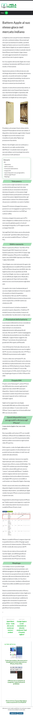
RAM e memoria (8, 166)
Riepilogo (7, 176)
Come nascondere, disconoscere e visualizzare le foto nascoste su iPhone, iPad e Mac (16, 662)
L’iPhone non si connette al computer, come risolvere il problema (16, 682)
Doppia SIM (7, 170)
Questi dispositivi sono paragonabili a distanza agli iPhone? (14, 173)
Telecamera (7, 164)
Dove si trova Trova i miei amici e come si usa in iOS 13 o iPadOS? (16, 701)
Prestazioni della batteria (11, 168)
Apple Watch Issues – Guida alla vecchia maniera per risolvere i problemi (10, 626)
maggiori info (14, 713)
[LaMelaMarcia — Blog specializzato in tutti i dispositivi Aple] (9, 6)
